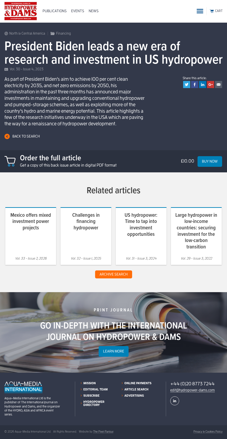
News (94, 11)
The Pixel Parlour (103, 431)
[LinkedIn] (174, 400)
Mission (89, 383)
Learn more (113, 351)
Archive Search (114, 274)
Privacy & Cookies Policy (208, 431)
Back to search (26, 136)
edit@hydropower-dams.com (192, 390)
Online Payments (137, 383)
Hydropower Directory (93, 403)
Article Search (136, 389)
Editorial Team (95, 389)
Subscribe (91, 395)
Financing (63, 33)
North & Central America (27, 33)
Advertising (134, 395)
